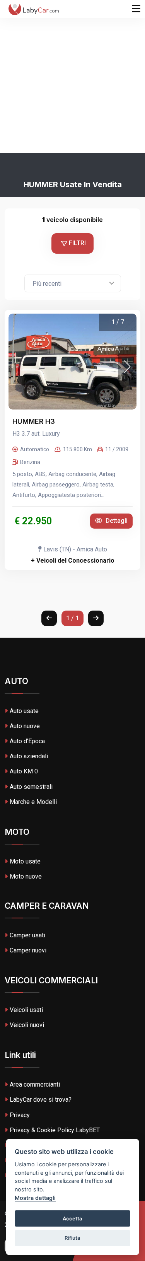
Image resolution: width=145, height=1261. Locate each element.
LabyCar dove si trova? (41, 1099)
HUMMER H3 (33, 421)
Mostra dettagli (35, 1197)
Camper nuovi (28, 950)
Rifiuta (72, 1238)
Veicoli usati (26, 1010)
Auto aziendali (29, 756)
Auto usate (24, 711)
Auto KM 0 (24, 771)
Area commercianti (35, 1084)
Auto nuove (25, 726)
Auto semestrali (31, 786)
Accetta (72, 1218)
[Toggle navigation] (136, 9)
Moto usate (25, 861)
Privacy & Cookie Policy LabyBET (55, 1130)
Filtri (76, 243)
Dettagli (116, 520)
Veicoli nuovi (27, 1025)
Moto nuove (26, 876)
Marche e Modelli (33, 801)
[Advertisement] (72, 76)
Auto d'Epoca (27, 741)
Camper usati (27, 935)
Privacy (20, 1115)
